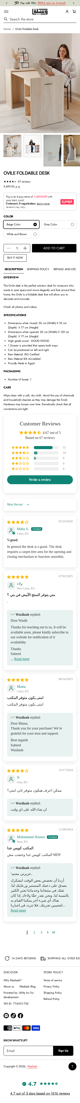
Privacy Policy (52, 987)
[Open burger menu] (6, 11)
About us (9, 987)
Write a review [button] (40, 480)
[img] (17, 522)
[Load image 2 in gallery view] (32, 146)
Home (7, 29)
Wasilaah (32, 1066)
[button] (73, 11)
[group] (14, 269)
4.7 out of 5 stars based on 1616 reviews (40, 1093)
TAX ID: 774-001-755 (16, 1004)
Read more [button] (22, 659)
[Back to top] (72, 1066)
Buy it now (15, 258)
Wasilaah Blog (27, 987)
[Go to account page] (67, 11)
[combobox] (40, 19)
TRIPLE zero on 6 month (52, 3)
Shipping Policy (53, 993)
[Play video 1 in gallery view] (52, 150)
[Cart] (73, 11)
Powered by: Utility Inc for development (19, 995)
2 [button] (34, 932)
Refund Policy (52, 999)
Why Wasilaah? (13, 980)
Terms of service (53, 980)
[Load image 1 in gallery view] (12, 146)
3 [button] (41, 932)
